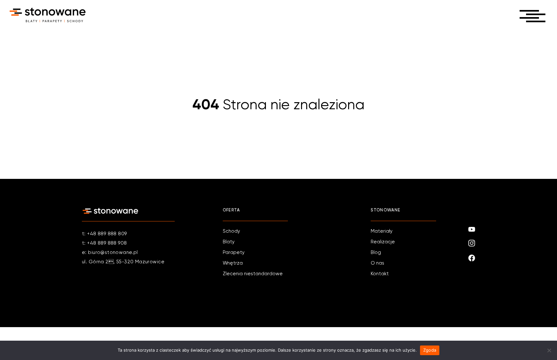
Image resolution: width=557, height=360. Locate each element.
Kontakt (380, 273)
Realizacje (383, 241)
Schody (231, 231)
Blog (376, 252)
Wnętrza (233, 263)
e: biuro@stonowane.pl (110, 252)
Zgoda (429, 350)
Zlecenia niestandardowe (253, 273)
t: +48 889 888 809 (104, 233)
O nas (377, 263)
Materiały (382, 231)
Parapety (234, 252)
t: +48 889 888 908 (104, 243)
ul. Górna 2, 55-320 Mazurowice (123, 261)
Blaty (229, 241)
